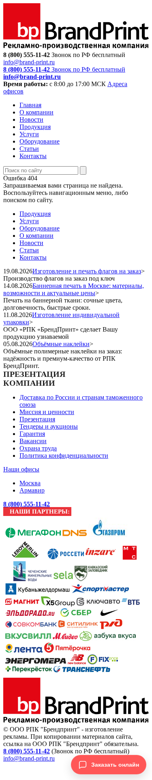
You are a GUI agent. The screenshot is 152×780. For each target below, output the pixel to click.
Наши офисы (21, 469)
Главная (30, 104)
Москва (30, 483)
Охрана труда (38, 448)
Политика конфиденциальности (63, 455)
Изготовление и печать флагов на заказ (86, 271)
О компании (36, 112)
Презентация (37, 419)
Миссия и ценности (46, 411)
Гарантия (32, 433)
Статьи (29, 148)
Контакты (33, 155)
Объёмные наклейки (61, 343)
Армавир (32, 490)
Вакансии (33, 441)
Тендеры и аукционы (48, 426)
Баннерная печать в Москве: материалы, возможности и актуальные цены (73, 289)
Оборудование (39, 141)
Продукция (35, 126)
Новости (31, 119)
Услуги (29, 134)
